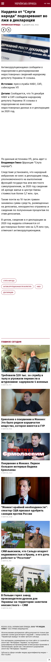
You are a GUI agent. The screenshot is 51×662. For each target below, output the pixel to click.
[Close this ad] (49, 659)
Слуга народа (8, 281)
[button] (3, 29)
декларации (8, 292)
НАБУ (39, 287)
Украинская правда (11, 25)
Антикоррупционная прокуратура (17, 287)
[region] (24, 135)
